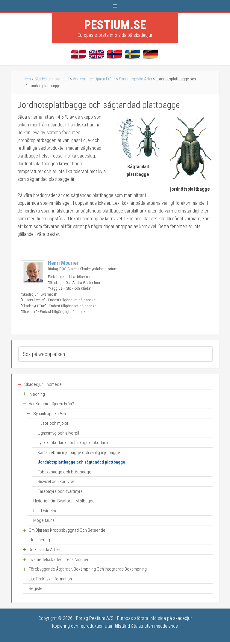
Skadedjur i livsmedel (51, 79)
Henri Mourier (63, 263)
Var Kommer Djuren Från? (94, 79)
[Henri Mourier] (33, 282)
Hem (27, 79)
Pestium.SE (115, 25)
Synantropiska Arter (135, 79)
